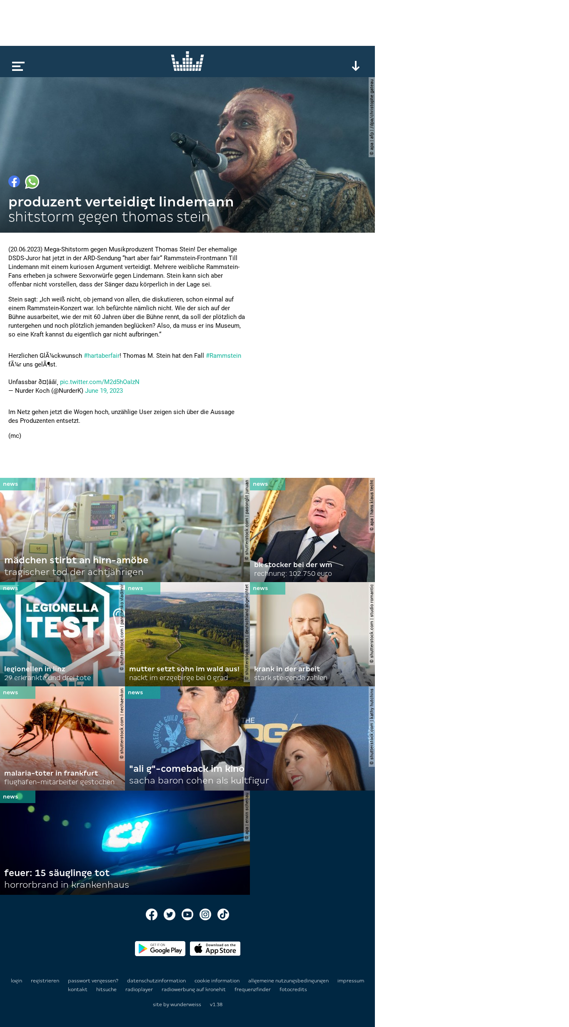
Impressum (350, 981)
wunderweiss (185, 1004)
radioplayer (139, 989)
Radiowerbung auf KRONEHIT (194, 989)
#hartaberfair (102, 355)
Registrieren (45, 981)
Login (16, 981)
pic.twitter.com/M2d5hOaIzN (100, 382)
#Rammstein (223, 355)
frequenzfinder (253, 989)
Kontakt (78, 989)
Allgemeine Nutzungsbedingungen (289, 981)
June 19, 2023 (104, 390)
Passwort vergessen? (93, 981)
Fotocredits (293, 989)
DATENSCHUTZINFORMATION (157, 981)
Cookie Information (218, 981)
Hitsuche (107, 989)
